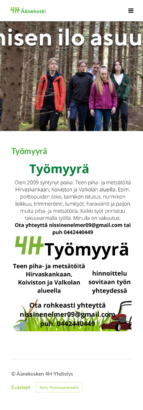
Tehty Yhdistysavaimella (58, 387)
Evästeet (20, 387)
